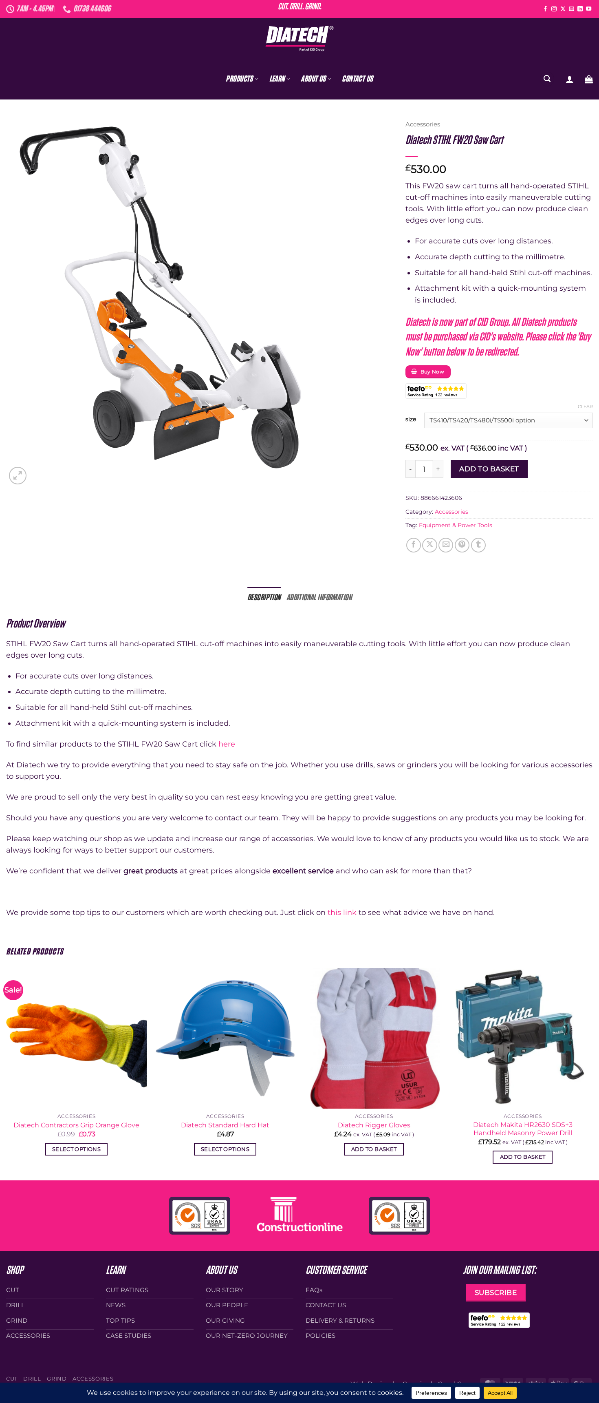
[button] (570, 79)
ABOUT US (313, 79)
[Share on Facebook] (413, 545)
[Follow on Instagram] (554, 9)
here (226, 744)
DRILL (32, 1378)
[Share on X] (429, 545)
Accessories (422, 124)
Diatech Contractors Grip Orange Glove (76, 1125)
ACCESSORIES (93, 1378)
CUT (12, 1378)
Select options (76, 1149)
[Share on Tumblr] (478, 545)
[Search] (547, 79)
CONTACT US (357, 79)
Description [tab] (264, 597)
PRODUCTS (239, 79)
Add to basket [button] (374, 1149)
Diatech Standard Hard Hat (225, 1125)
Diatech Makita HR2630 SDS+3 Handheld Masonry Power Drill (523, 1129)
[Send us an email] (571, 9)
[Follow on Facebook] (545, 9)
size (410, 419)
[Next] (592, 1073)
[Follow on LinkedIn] (580, 9)
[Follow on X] (563, 9)
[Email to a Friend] (445, 545)
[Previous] (6, 1073)
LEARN (277, 79)
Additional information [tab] (319, 597)
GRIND (56, 1378)
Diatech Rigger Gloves (374, 1125)
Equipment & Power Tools (455, 525)
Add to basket (489, 468)
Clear (585, 406)
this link (342, 912)
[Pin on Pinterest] (462, 545)
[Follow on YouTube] (588, 9)
